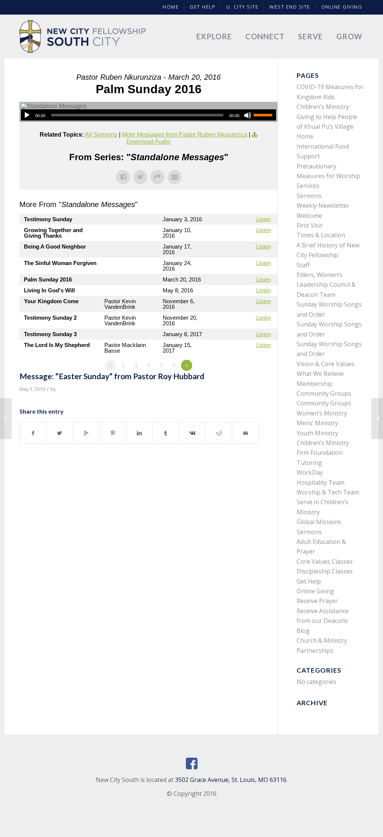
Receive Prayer (317, 601)
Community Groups (324, 393)
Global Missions (319, 522)
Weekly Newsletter (323, 205)
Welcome (309, 215)
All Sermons (101, 134)
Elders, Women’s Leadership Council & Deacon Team (326, 285)
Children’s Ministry (323, 443)
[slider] (265, 115)
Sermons (309, 196)
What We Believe (320, 373)
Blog (303, 631)
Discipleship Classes (325, 571)
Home (171, 6)
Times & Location (321, 235)
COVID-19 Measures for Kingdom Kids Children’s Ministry (330, 97)
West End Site (289, 6)
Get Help (202, 6)
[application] (148, 115)
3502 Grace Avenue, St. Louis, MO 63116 (231, 780)
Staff (303, 265)
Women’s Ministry (322, 413)
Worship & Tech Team (328, 492)
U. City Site (242, 6)
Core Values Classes (325, 561)
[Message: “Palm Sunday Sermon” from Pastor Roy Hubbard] (6, 418)
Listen (263, 219)
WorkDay (310, 472)
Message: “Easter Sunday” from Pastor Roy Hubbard (111, 376)
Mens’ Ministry (317, 423)
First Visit (309, 225)
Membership (315, 384)
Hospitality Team (320, 482)
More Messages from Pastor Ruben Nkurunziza (184, 134)
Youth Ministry (317, 433)
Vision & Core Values (326, 364)
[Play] (27, 115)
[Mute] (247, 115)
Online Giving (341, 6)
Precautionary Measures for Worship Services (328, 176)
